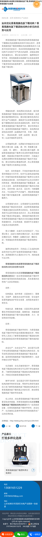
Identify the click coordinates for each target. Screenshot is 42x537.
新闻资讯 (17, 18)
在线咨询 (8, 534)
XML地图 (26, 526)
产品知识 (25, 18)
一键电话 (36, 534)
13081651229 (13, 488)
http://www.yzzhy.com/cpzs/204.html (24, 421)
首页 (11, 18)
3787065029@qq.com (13, 496)
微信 (23, 534)
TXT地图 (33, 526)
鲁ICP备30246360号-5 (18, 524)
